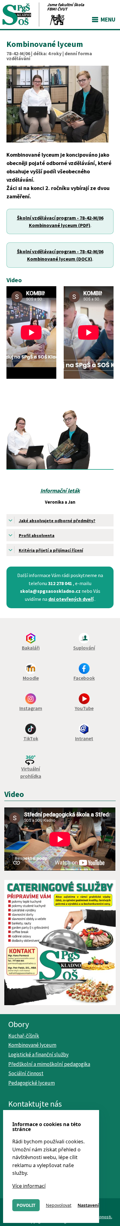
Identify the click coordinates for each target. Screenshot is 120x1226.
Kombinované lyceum (32, 1045)
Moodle (31, 678)
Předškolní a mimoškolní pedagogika (49, 1064)
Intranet (84, 738)
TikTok (30, 738)
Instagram (30, 708)
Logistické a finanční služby (38, 1054)
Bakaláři (31, 648)
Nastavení (88, 1205)
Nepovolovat (58, 1205)
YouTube (84, 708)
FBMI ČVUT (57, 9)
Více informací (29, 1186)
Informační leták (60, 490)
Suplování (84, 648)
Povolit (26, 1205)
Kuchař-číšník (23, 1035)
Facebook (84, 678)
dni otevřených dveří (71, 599)
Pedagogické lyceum (31, 1082)
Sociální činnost (25, 1073)
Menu (108, 19)
